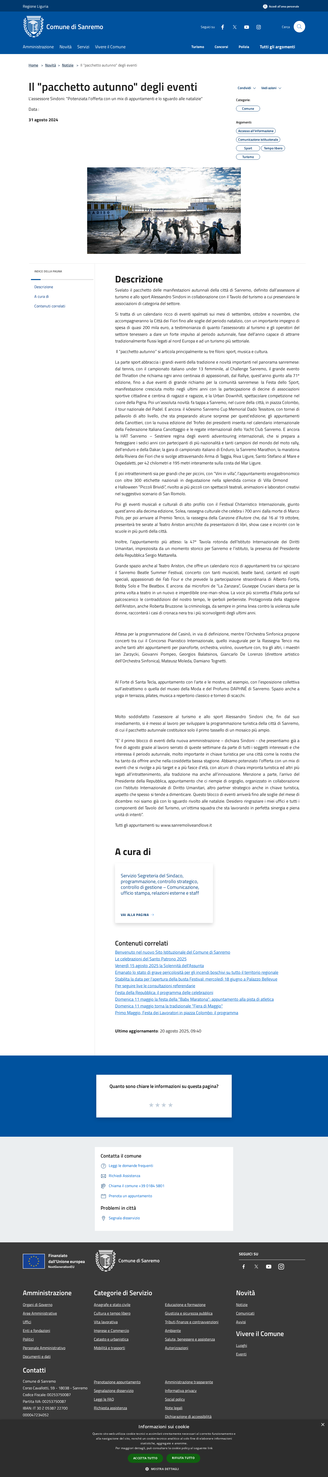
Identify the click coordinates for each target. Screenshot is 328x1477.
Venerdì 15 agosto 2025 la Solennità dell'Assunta (159, 965)
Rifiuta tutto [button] (183, 1458)
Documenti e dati (37, 1356)
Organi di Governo (37, 1304)
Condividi (245, 88)
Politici (28, 1339)
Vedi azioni (269, 88)
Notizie (67, 65)
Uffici (27, 1322)
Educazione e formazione (185, 1304)
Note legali (173, 1408)
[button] (164, 1468)
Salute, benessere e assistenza (190, 1339)
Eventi (241, 1354)
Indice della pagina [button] (48, 271)
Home (33, 65)
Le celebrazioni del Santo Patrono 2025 (151, 959)
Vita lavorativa (106, 1322)
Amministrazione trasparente (189, 1382)
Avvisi (241, 1322)
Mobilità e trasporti (109, 1348)
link (210, 1448)
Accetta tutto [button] (145, 1458)
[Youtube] (244, 26)
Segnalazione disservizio (114, 1390)
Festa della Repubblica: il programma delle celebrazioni (164, 992)
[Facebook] (220, 26)
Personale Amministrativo (44, 1348)
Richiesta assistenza (110, 1408)
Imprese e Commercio (111, 1330)
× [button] (322, 1425)
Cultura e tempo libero (112, 1313)
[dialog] (164, 1448)
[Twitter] (232, 26)
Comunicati (245, 1313)
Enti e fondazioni (36, 1330)
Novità (50, 65)
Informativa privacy (181, 1390)
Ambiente (173, 1330)
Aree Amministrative (40, 1313)
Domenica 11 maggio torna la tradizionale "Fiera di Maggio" (169, 1006)
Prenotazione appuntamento (117, 1382)
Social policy (175, 1399)
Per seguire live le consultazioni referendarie (155, 986)
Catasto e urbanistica (111, 1339)
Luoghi (241, 1345)
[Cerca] (299, 26)
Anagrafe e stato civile (112, 1304)
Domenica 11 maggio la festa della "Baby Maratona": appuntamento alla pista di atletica (194, 999)
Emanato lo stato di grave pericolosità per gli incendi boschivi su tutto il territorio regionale (196, 972)
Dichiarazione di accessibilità (188, 1416)
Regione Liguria (35, 6)
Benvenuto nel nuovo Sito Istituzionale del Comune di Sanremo (172, 952)
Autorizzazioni (176, 1348)
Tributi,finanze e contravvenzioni (192, 1322)
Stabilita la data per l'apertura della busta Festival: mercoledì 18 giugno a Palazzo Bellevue (196, 979)
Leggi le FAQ (104, 1399)
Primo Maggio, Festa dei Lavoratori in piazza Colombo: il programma (176, 1012)
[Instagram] (256, 26)
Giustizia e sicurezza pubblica (189, 1313)
